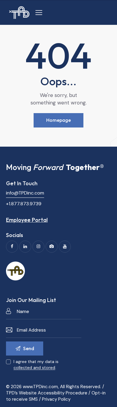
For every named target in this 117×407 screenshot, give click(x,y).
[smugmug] (52, 247)
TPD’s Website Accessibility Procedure (46, 393)
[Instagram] (38, 247)
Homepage (58, 120)
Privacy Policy (56, 399)
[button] (38, 12)
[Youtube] (65, 247)
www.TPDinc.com (40, 387)
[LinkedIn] (25, 247)
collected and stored (34, 367)
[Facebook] (12, 247)
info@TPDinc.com (25, 193)
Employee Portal (27, 219)
